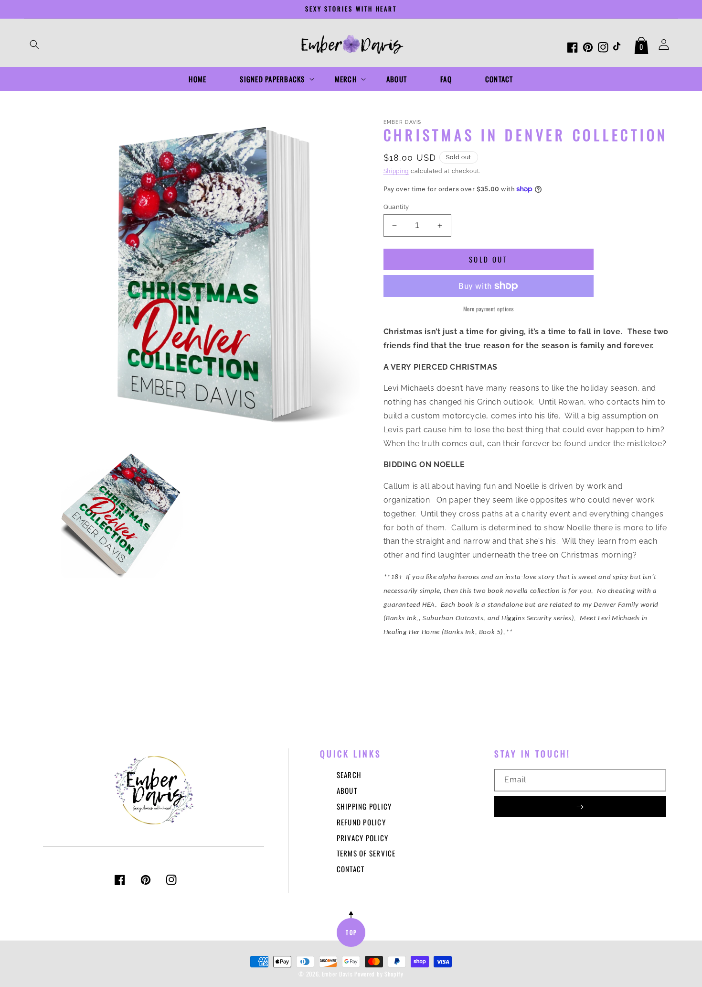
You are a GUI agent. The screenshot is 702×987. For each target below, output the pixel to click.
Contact (351, 869)
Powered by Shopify (379, 973)
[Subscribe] (580, 806)
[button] (34, 44)
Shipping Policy (364, 806)
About (347, 790)
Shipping (396, 171)
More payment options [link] (488, 309)
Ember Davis (337, 973)
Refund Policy (361, 822)
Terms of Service (366, 853)
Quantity (396, 206)
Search (349, 774)
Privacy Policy (363, 838)
